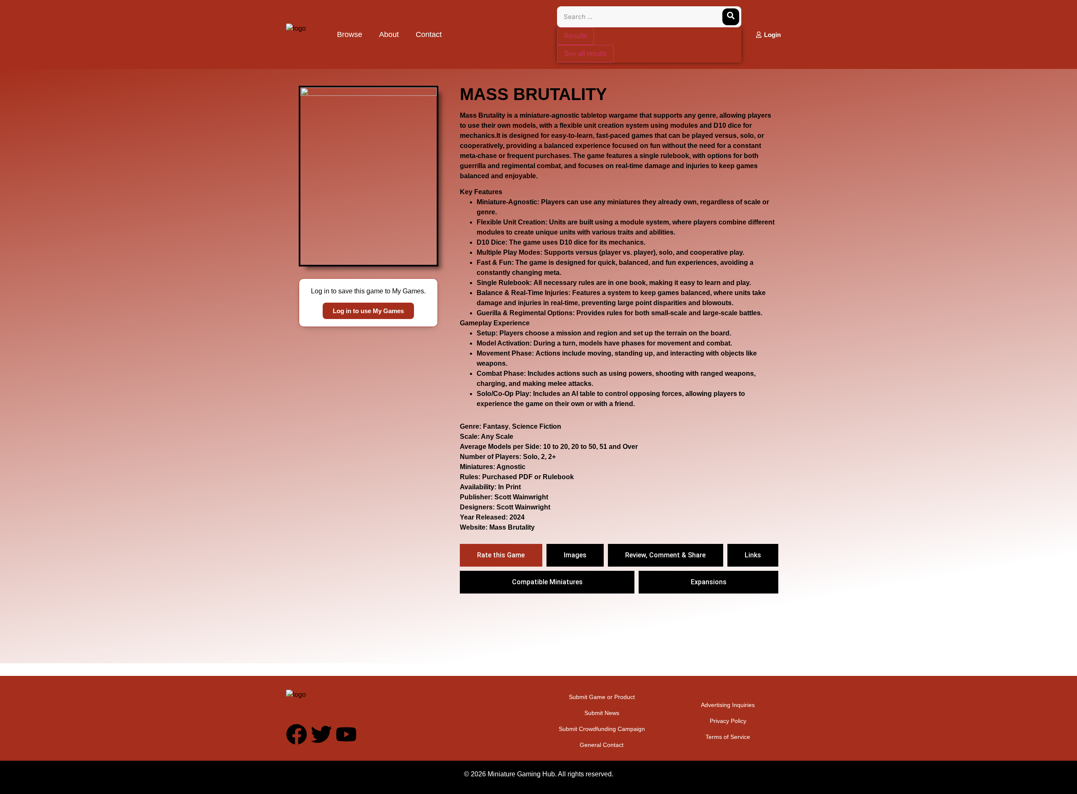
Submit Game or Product (602, 697)
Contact (429, 34)
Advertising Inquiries (728, 705)
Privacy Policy (728, 721)
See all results (585, 53)
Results (575, 36)
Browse (349, 34)
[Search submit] (730, 16)
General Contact (601, 744)
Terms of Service (728, 736)
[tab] (501, 555)
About (389, 34)
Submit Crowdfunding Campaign (602, 728)
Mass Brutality (512, 527)
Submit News (601, 713)
